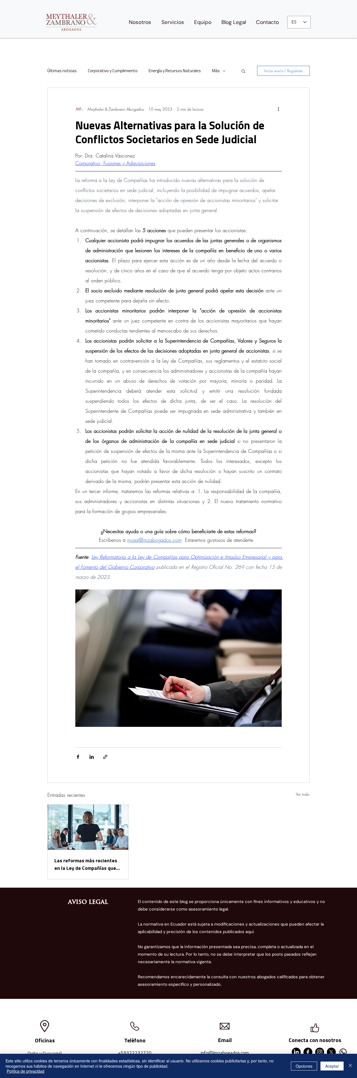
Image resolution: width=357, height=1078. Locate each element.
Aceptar (332, 1066)
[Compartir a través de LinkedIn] (91, 756)
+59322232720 (134, 1053)
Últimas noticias (62, 70)
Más (216, 70)
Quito (33, 1053)
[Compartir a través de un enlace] (105, 756)
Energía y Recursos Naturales (175, 70)
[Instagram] (319, 1052)
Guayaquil (52, 1053)
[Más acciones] (278, 109)
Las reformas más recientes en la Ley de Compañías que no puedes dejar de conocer (85, 864)
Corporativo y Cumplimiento (113, 70)
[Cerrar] (350, 1066)
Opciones (304, 1066)
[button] (243, 71)
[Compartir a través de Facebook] (78, 756)
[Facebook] (307, 1052)
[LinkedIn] (296, 1052)
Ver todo (303, 794)
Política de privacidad (25, 1071)
